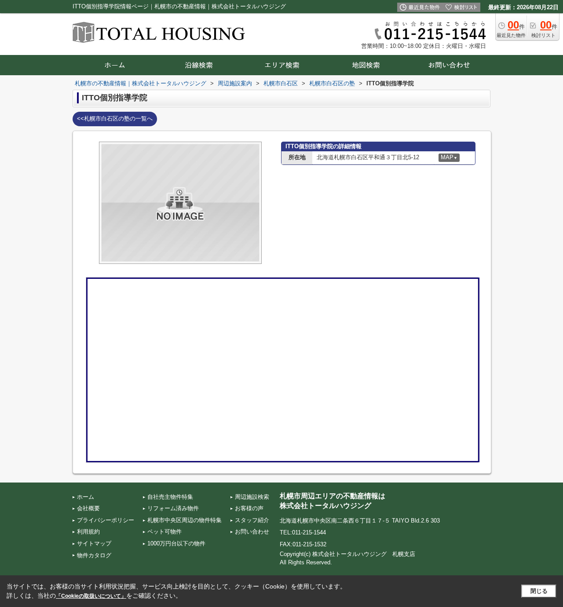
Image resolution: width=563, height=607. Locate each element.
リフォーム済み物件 (173, 508)
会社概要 (88, 508)
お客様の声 (249, 508)
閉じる (539, 591)
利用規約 (88, 531)
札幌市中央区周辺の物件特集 (184, 520)
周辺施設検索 (252, 497)
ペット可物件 (164, 531)
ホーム (85, 497)
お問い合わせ (252, 531)
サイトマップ (94, 543)
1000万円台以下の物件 (176, 543)
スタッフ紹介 (252, 520)
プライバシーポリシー (105, 520)
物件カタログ (94, 555)
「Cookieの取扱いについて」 (91, 596)
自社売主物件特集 (170, 497)
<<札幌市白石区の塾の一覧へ (115, 118)
